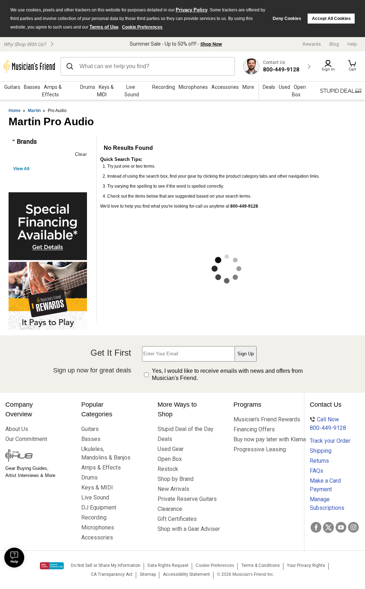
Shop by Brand (176, 479)
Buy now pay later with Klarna (258, 439)
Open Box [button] (299, 90)
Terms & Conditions (260, 565)
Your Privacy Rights (306, 565)
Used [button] (284, 87)
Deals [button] (269, 87)
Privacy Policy (191, 9)
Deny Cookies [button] (287, 18)
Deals (165, 439)
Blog (334, 44)
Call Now (328, 423)
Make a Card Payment (325, 485)
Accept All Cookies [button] (331, 18)
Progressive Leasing (258, 449)
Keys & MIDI (105, 90)
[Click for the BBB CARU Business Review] (52, 565)
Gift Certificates (177, 519)
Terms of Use (103, 27)
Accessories (225, 87)
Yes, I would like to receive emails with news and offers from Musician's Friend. (227, 374)
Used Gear (171, 449)
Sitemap (148, 574)
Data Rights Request (168, 565)
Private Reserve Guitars (183, 499)
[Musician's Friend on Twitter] (328, 527)
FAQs (316, 470)
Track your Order (330, 440)
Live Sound (131, 90)
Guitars (12, 87)
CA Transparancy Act (112, 574)
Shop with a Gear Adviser (183, 528)
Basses (32, 87)
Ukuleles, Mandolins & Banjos (105, 453)
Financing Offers (254, 429)
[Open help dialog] (14, 558)
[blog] (30, 456)
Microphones (193, 87)
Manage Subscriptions (327, 503)
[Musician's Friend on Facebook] (316, 527)
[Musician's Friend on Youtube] (341, 527)
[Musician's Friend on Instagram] (353, 527)
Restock (168, 469)
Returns (319, 460)
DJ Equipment (98, 507)
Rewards (312, 44)
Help (352, 44)
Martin (34, 110)
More (248, 87)
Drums (87, 87)
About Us (16, 429)
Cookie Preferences (142, 27)
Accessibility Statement (186, 574)
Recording (163, 87)
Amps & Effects (52, 90)
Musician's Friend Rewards (258, 419)
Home (15, 110)
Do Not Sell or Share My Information (105, 565)
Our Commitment (26, 439)
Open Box (170, 459)
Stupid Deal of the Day (183, 429)
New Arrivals (173, 489)
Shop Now (211, 44)
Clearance (170, 509)
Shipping (320, 450)
